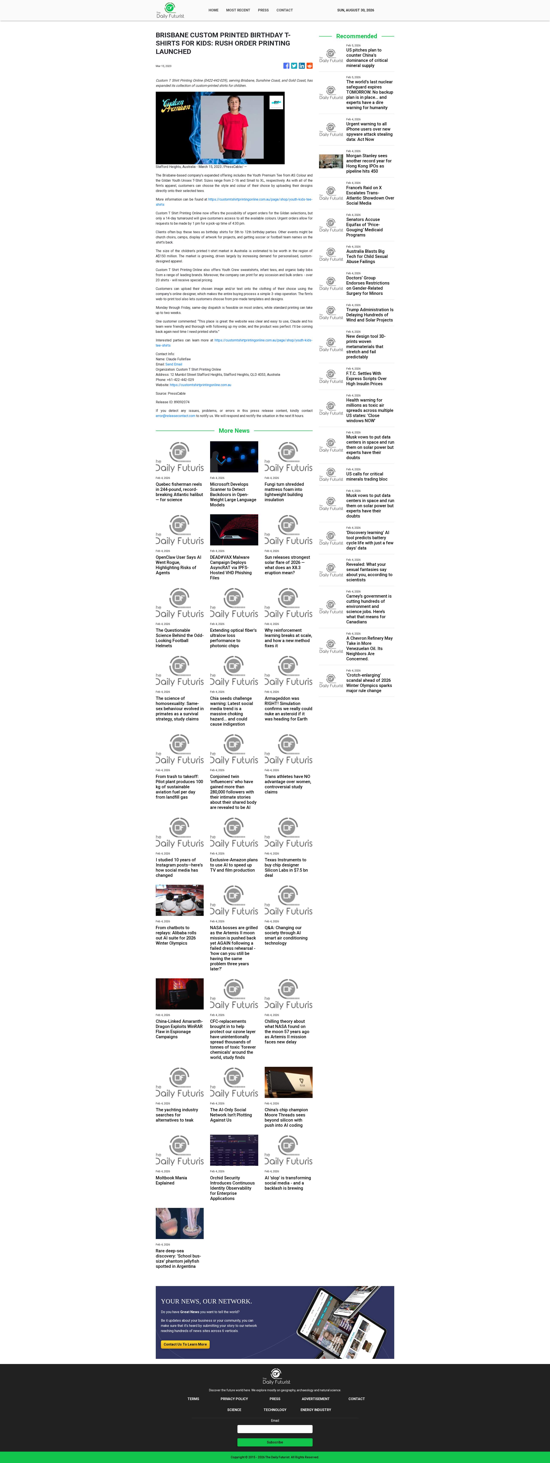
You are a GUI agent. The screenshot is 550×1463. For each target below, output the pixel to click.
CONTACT (285, 10)
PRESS (263, 10)
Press (275, 1399)
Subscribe (275, 1442)
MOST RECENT (238, 10)
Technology (275, 1410)
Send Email (173, 364)
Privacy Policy (234, 1399)
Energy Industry (316, 1410)
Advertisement (316, 1399)
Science (234, 1410)
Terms (193, 1399)
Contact (356, 1399)
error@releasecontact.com (175, 416)
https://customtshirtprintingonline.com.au (200, 385)
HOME (213, 10)
